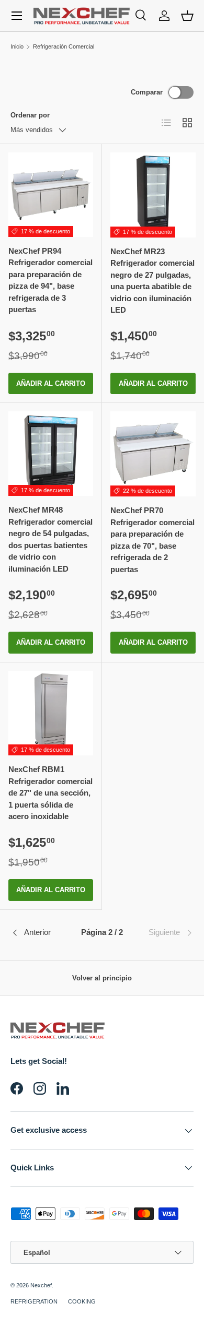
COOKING (82, 1301)
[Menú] (16, 15)
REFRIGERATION (34, 1301)
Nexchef (41, 1285)
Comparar (147, 92)
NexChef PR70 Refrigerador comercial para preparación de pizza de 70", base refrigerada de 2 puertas (152, 540)
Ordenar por (30, 115)
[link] (163, 933)
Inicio (17, 46)
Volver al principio (102, 978)
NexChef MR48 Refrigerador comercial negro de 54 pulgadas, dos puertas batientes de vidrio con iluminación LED (50, 539)
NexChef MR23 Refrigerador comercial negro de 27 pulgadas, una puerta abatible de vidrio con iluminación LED (152, 281)
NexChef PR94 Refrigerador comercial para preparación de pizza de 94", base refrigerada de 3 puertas (50, 280)
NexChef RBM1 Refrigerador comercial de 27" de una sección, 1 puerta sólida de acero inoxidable (50, 793)
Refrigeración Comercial (63, 46)
